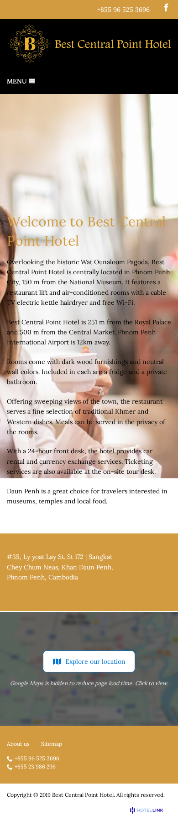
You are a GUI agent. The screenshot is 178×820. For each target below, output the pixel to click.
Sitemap (51, 743)
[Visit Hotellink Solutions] (150, 810)
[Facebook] (166, 7)
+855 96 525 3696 (123, 9)
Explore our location (95, 661)
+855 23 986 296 (35, 767)
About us (18, 743)
